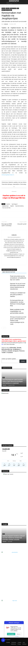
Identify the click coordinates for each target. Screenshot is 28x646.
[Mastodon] (17, 263)
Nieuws (7, 6)
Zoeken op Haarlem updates (9, 358)
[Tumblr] (17, 214)
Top (3, 377)
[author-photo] (14, 232)
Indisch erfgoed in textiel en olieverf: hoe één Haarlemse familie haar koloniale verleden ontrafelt (13, 537)
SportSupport (15, 204)
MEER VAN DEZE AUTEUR (8, 272)
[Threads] (20, 263)
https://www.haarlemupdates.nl (14, 237)
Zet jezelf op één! (21, 224)
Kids (18, 8)
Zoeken (23, 361)
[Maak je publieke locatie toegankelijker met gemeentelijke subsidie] (5, 311)
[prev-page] (3, 328)
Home (3, 6)
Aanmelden (11, 634)
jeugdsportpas (5, 205)
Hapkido (12, 205)
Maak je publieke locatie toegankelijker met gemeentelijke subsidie (17, 311)
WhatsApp (13, 347)
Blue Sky (10, 349)
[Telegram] (21, 214)
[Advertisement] (15, 430)
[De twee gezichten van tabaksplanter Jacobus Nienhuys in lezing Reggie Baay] (5, 302)
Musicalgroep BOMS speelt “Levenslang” (7, 224)
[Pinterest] (24, 214)
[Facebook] (3, 214)
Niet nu (18, 634)
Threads (19, 347)
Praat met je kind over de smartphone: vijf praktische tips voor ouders (18, 277)
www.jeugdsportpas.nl (8, 174)
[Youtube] (10, 263)
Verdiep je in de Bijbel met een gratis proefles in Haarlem (17, 294)
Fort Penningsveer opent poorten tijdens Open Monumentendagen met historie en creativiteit (12, 381)
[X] (6, 214)
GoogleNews (16, 349)
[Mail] (15, 260)
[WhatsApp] (10, 214)
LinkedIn (9, 351)
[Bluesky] (14, 263)
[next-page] (5, 328)
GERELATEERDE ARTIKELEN (9, 270)
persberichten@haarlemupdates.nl (15, 342)
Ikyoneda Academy (19, 205)
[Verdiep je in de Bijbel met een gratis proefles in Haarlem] (5, 294)
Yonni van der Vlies (6, 207)
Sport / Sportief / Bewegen (7, 10)
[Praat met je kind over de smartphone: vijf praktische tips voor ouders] (5, 278)
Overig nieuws (13, 8)
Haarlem (7, 8)
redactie (6, 24)
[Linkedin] (13, 214)
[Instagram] (9, 260)
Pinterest (21, 351)
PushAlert (17, 636)
